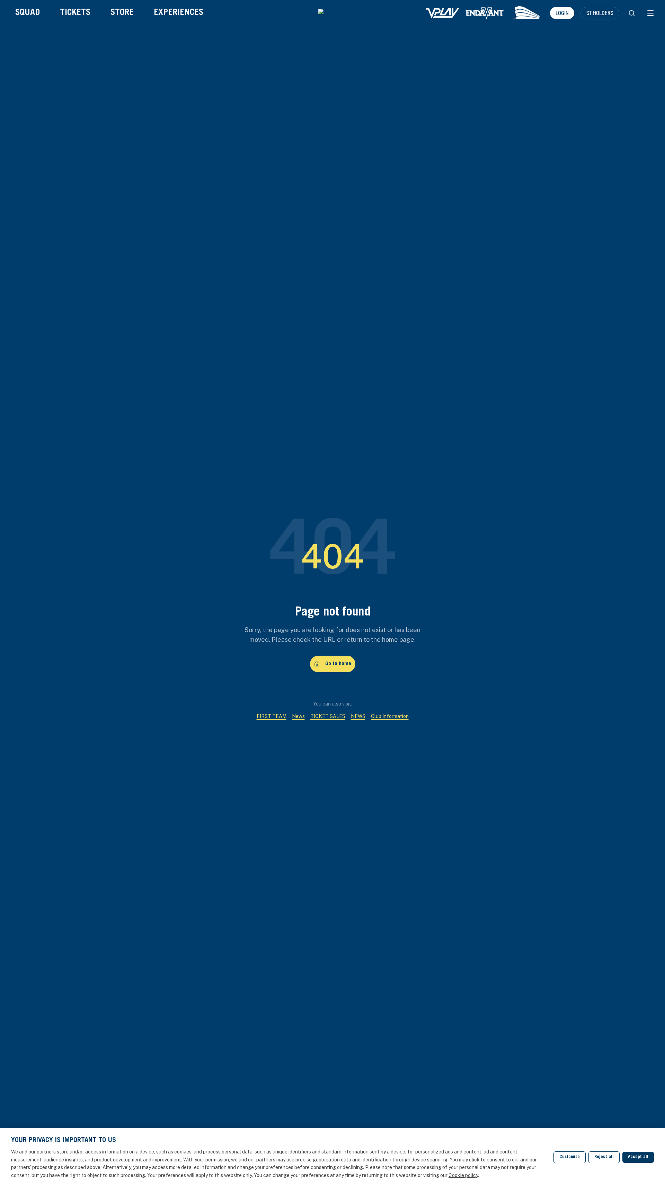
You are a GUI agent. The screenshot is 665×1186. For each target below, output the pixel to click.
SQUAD (27, 13)
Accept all (638, 1157)
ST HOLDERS (599, 13)
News (298, 716)
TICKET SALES (327, 716)
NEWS (358, 716)
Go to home (338, 663)
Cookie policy (463, 1175)
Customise (569, 1157)
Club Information (390, 716)
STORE (122, 13)
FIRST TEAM (271, 716)
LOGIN (562, 13)
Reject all (604, 1157)
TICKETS (75, 13)
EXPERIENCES (178, 13)
